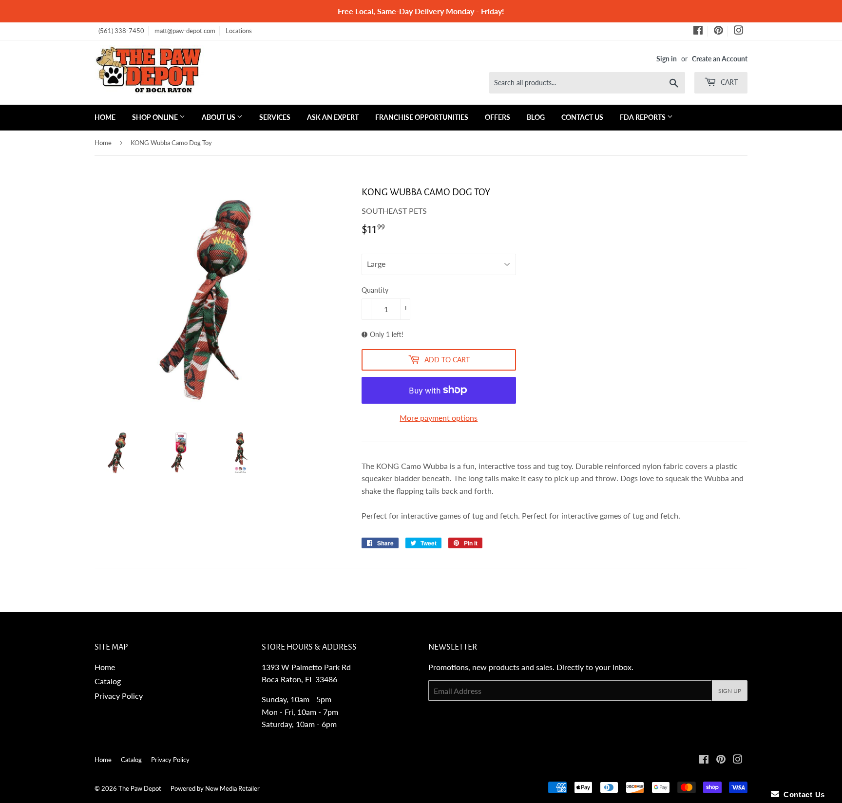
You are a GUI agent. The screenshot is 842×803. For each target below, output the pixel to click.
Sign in (666, 59)
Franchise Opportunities (421, 117)
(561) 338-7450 (121, 31)
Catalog (108, 681)
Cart (728, 82)
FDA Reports (643, 117)
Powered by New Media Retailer (215, 788)
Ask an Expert (333, 117)
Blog (536, 117)
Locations (239, 31)
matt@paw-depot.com (184, 31)
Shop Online (155, 117)
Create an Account (719, 59)
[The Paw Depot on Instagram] (739, 32)
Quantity (375, 290)
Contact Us (582, 117)
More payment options (439, 417)
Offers (497, 117)
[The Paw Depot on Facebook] (698, 32)
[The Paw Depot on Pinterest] (718, 32)
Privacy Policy (119, 695)
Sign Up (729, 690)
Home (105, 117)
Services (274, 117)
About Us (219, 117)
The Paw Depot (139, 788)
